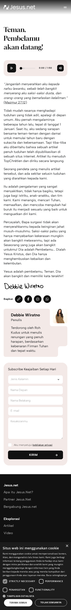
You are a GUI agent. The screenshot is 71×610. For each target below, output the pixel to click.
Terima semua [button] (18, 602)
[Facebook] (28, 299)
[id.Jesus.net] (19, 7)
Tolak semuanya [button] (51, 602)
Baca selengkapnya (56, 575)
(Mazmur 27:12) (15, 102)
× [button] (67, 546)
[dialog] (35, 576)
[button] (35, 596)
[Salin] (19, 299)
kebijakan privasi (42, 445)
